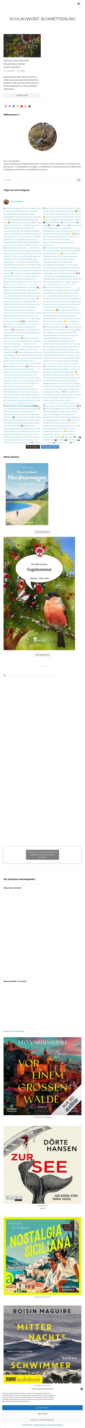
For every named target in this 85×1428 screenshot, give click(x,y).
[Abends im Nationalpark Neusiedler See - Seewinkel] (23, 345)
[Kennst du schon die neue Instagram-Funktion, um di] (62, 226)
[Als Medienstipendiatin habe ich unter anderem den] (23, 226)
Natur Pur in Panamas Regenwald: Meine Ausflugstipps (16, 64)
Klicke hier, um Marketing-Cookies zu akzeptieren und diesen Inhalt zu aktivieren (42, 854)
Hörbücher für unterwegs (14, 1031)
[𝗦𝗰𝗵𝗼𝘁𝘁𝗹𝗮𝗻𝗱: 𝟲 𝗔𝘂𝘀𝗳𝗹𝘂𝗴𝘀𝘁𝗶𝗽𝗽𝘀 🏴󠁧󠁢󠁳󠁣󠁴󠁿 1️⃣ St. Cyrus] (23, 424)
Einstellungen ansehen (42, 1420)
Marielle (22, 71)
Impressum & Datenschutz (40, 1425)
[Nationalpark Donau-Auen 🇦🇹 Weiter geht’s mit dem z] (62, 345)
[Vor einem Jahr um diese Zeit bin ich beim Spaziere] (62, 384)
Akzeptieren (42, 1408)
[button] (82, 1389)
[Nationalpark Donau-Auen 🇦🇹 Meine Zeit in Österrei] (23, 384)
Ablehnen (42, 1414)
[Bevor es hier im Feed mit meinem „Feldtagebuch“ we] (62, 305)
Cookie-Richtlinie (27, 1425)
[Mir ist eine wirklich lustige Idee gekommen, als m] (62, 266)
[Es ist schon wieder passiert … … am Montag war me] (23, 266)
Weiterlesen (22, 95)
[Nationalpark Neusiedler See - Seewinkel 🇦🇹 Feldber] (23, 305)
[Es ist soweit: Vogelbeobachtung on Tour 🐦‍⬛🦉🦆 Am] (62, 424)
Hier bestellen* (42, 532)
